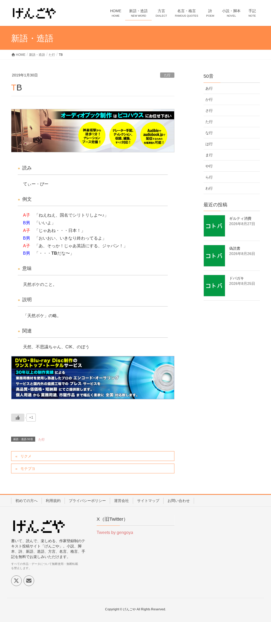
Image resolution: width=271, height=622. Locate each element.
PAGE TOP (259, 598)
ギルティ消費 (240, 218)
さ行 (209, 110)
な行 (209, 133)
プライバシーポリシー (87, 500)
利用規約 (53, 500)
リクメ (25, 456)
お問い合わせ (179, 500)
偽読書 (234, 248)
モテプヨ (27, 468)
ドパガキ (236, 278)
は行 (209, 144)
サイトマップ (148, 500)
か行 (209, 99)
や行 (209, 166)
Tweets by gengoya (115, 532)
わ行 (209, 188)
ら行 (209, 177)
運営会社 (121, 500)
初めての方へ (26, 500)
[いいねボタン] (17, 418)
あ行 (209, 88)
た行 (167, 75)
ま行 (209, 155)
